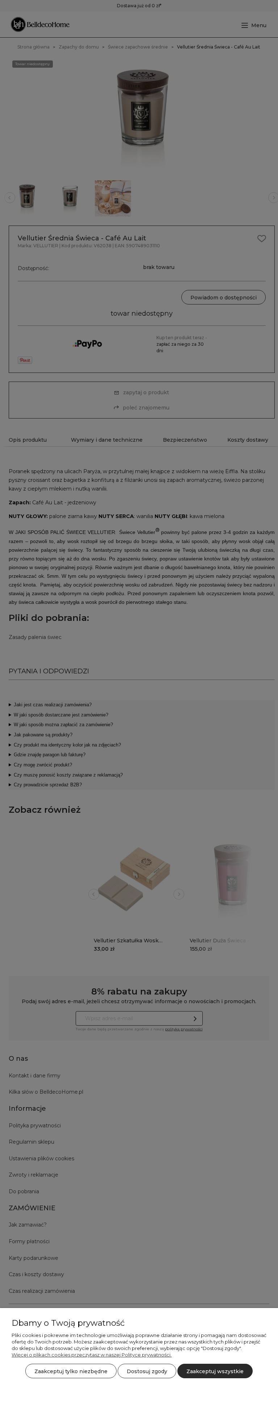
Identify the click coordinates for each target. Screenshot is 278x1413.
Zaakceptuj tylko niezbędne (71, 1371)
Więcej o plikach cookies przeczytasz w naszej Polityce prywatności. (92, 1355)
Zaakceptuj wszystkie (215, 1371)
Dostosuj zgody (147, 1371)
